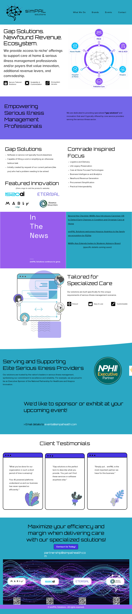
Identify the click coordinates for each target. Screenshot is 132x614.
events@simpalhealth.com (61, 424)
